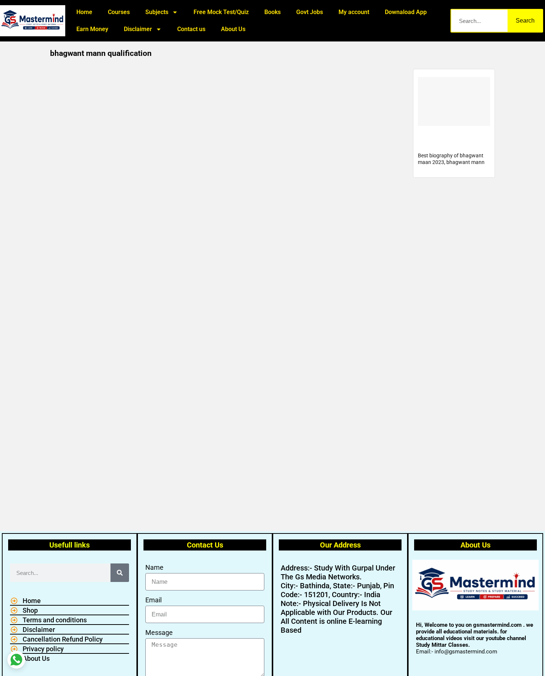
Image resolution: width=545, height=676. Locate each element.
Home (84, 12)
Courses (119, 12)
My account (353, 12)
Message (159, 632)
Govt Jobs (309, 12)
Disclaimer (138, 29)
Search (525, 20)
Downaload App (406, 12)
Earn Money (92, 29)
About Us (233, 29)
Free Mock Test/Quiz (221, 12)
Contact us (191, 29)
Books (272, 12)
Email (153, 600)
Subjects (156, 12)
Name (154, 567)
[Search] (119, 572)
